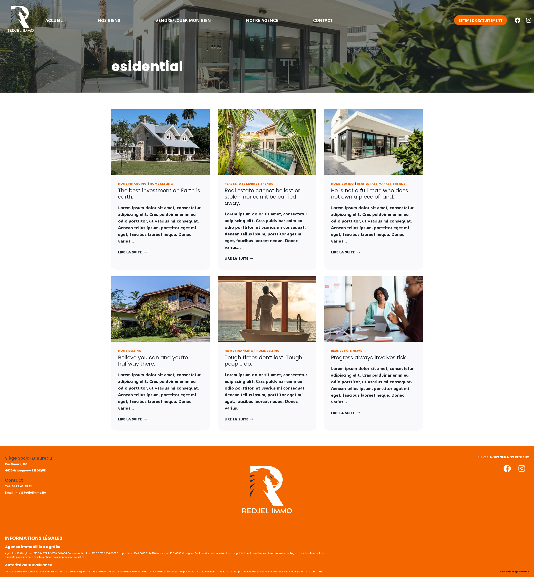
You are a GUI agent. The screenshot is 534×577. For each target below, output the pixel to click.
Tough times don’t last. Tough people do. (263, 360)
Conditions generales (514, 571)
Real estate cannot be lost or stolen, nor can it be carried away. (262, 197)
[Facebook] (517, 20)
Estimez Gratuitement (481, 20)
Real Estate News (346, 351)
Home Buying (342, 184)
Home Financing (132, 184)
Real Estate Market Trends (249, 184)
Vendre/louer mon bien (183, 20)
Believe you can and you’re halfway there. (153, 360)
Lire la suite (132, 252)
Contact (323, 20)
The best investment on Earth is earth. (159, 193)
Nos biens (109, 20)
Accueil (54, 20)
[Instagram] (528, 20)
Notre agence (262, 20)
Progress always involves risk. (369, 357)
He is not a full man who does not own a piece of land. (369, 193)
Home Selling (161, 184)
